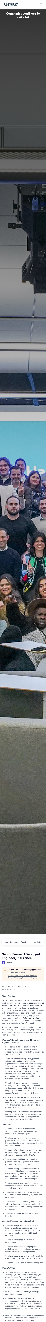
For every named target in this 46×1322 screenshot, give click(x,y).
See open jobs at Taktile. (17, 973)
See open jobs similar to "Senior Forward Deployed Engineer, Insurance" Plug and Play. (24, 977)
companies (14, 942)
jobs (6, 942)
